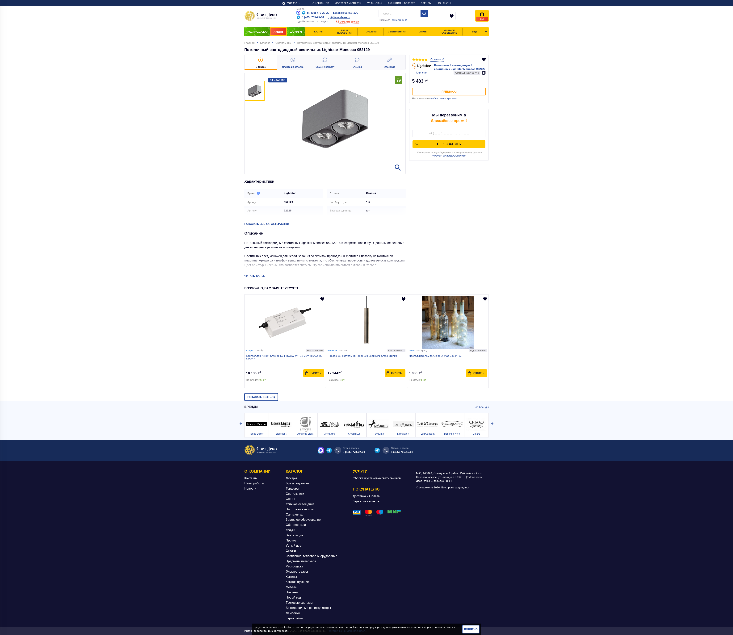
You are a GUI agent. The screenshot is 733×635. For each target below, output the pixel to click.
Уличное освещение (300, 504)
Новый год (293, 597)
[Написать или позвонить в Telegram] (304, 13)
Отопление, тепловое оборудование (311, 556)
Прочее (291, 540)
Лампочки (293, 613)
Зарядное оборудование (303, 519)
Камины (291, 576)
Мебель (291, 587)
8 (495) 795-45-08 (402, 451)
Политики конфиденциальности (449, 155)
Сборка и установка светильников (377, 478)
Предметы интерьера (301, 561)
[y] (424, 13)
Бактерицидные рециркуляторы (308, 607)
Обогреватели (296, 524)
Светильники (295, 493)
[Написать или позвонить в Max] (298, 13)
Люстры (291, 478)
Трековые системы (299, 602)
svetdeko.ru (287, 627)
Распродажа (294, 566)
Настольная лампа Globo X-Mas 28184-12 (435, 355)
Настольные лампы (300, 509)
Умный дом (294, 545)
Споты (290, 498)
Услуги (290, 530)
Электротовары (297, 571)
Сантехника (294, 514)
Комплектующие (297, 581)
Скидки (291, 550)
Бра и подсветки (297, 483)
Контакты (251, 478)
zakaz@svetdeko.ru (345, 12)
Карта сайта (294, 618)
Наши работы (254, 483)
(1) (261, 397)
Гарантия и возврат (366, 501)
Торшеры (292, 488)
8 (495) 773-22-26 (354, 451)
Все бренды (481, 406)
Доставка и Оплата (366, 496)
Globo (412, 350)
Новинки (292, 592)
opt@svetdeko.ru (339, 17)
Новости (250, 488)
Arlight (249, 350)
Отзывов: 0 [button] (437, 59)
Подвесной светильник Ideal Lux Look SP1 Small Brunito (362, 355)
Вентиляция (294, 535)
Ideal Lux (332, 350)
